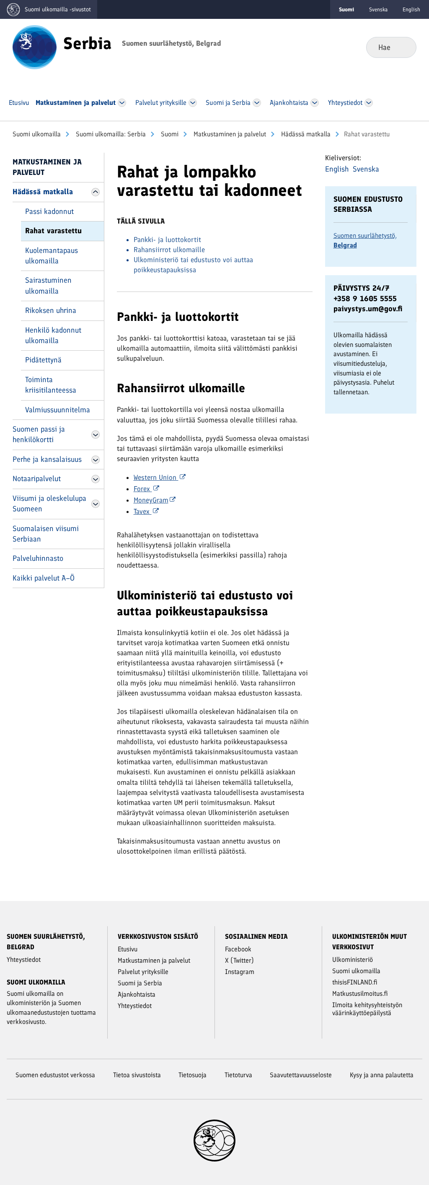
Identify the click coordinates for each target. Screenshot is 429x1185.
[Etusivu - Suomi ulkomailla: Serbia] (35, 46)
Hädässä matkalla (305, 134)
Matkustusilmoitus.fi (360, 993)
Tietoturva (238, 1075)
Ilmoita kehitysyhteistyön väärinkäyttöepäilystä (367, 1009)
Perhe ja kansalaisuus (47, 459)
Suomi (168, 134)
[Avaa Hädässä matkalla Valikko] (95, 192)
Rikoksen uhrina (50, 310)
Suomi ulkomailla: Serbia (110, 134)
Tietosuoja (192, 1075)
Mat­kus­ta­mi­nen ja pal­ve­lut (229, 134)
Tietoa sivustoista (137, 1075)
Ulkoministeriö (352, 960)
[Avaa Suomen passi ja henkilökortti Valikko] (95, 434)
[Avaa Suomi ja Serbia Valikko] (257, 102)
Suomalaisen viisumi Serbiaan (46, 534)
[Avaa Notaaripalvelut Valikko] (95, 479)
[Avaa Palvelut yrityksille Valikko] (192, 102)
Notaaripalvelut (37, 478)
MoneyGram (151, 500)
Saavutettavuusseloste (301, 1075)
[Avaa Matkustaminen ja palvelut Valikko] (122, 102)
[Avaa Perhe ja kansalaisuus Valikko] (95, 459)
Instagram (239, 972)
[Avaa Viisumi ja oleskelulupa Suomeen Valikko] (95, 503)
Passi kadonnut (49, 211)
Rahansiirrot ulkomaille (169, 249)
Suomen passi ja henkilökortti (39, 434)
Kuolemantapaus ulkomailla (51, 256)
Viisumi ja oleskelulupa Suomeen (49, 503)
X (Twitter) (239, 960)
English (411, 9)
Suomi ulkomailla (37, 134)
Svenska (378, 9)
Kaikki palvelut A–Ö (44, 578)
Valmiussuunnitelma (57, 409)
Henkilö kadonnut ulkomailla (53, 335)
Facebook (238, 949)
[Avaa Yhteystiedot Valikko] (369, 102)
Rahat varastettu (53, 230)
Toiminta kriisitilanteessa (50, 385)
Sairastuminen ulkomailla (48, 285)
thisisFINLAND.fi (354, 982)
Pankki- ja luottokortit (167, 239)
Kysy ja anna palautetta (381, 1075)
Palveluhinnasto (38, 558)
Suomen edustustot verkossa (55, 1075)
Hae (403, 47)
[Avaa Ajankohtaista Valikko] (315, 102)
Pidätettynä (43, 360)
